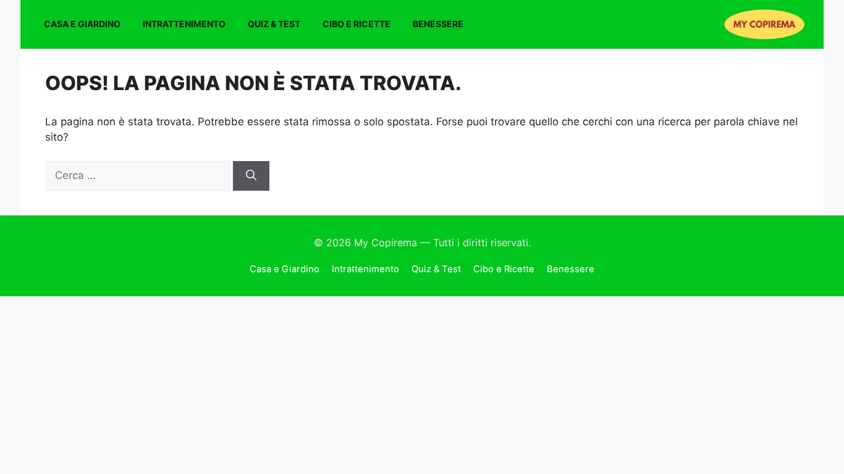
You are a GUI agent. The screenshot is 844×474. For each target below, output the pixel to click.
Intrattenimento (184, 24)
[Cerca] (251, 176)
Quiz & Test (274, 24)
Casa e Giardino (82, 24)
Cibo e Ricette (356, 24)
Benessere (438, 24)
